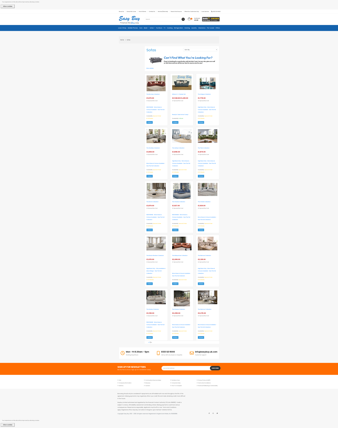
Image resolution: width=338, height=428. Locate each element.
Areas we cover (131, 11)
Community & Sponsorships (153, 380)
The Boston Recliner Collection (155, 255)
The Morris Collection (152, 202)
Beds (145, 28)
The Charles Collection (178, 202)
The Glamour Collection (204, 309)
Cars (140, 28)
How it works (142, 11)
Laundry (194, 28)
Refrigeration (178, 28)
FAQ (120, 380)
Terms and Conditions (204, 383)
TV (164, 28)
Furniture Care (176, 380)
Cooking (170, 28)
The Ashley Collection (178, 148)
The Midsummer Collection (179, 255)
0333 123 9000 (216, 11)
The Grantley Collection (153, 148)
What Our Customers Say (191, 11)
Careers (147, 385)
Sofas (152, 28)
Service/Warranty (163, 11)
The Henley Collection (152, 309)
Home (122, 40)
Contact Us (152, 11)
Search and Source (176, 11)
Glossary (147, 383)
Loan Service (205, 11)
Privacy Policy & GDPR (204, 380)
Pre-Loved (210, 28)
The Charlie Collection (204, 202)
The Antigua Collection (204, 94)
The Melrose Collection (204, 255)
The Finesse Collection (178, 309)
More (150, 122)
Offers (217, 28)
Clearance (201, 28)
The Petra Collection (203, 148)
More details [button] (150, 68)
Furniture (159, 28)
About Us (121, 11)
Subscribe (215, 368)
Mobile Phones (133, 28)
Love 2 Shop (122, 28)
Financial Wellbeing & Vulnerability (208, 385)
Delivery (121, 385)
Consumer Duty (176, 383)
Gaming (187, 28)
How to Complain (177, 385)
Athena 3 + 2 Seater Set (179, 94)
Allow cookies (7, 6)
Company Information (125, 383)
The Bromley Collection (153, 94)
